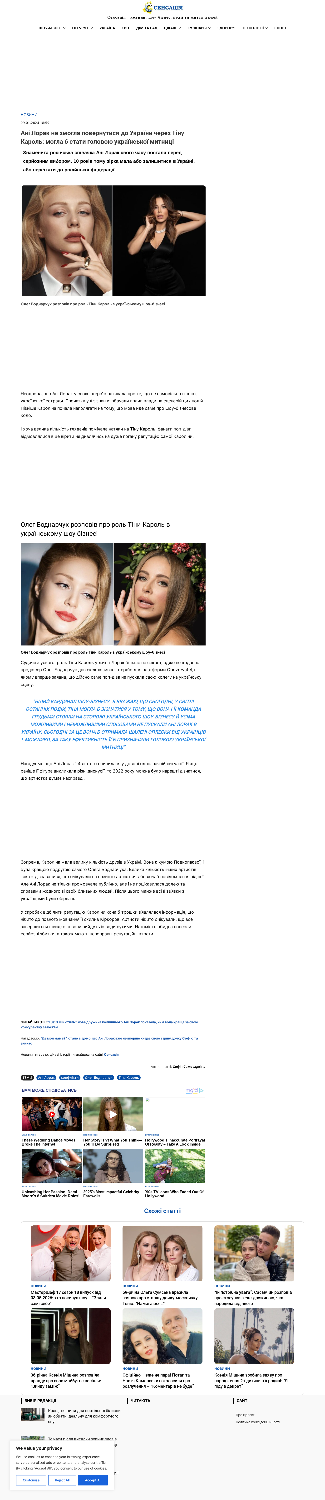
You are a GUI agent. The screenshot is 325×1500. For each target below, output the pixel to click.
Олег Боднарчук (99, 1077)
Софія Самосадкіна (189, 1066)
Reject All (62, 1480)
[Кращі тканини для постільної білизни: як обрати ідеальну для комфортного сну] (32, 1414)
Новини (29, 115)
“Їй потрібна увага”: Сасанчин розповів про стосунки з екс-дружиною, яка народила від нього (253, 1298)
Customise (31, 1480)
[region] (62, 1465)
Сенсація (111, 1054)
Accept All (93, 1480)
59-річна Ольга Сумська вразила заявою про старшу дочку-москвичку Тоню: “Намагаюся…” (160, 1298)
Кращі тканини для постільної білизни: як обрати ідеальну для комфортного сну (85, 1416)
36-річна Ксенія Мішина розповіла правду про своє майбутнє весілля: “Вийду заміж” (66, 1380)
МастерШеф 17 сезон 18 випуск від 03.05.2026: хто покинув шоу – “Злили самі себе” (68, 1298)
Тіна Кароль (129, 1077)
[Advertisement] (162, 73)
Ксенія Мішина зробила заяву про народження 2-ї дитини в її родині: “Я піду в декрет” (251, 1380)
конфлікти (70, 1077)
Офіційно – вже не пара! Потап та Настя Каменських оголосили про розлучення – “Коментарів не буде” (158, 1380)
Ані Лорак (46, 1077)
